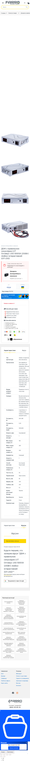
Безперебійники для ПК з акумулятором (8, 633)
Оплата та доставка (21, 676)
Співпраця (4, 678)
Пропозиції (10, 752)
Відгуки (24, 350)
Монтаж (18, 683)
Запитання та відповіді (22, 680)
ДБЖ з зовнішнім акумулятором (21, 633)
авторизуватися (8, 576)
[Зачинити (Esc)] (1, 755)
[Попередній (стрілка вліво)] (1, 756)
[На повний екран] (7, 755)
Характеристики (10, 350)
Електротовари (13, 13)
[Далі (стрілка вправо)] (4, 756)
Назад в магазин (13, 748)
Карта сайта (4, 683)
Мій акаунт (19, 673)
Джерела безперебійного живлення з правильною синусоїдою (8, 650)
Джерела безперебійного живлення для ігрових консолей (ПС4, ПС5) (21, 638)
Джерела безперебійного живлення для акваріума (8, 638)
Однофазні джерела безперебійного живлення (8, 644)
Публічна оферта (5, 680)
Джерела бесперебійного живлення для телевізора (21, 602)
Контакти (18, 685)
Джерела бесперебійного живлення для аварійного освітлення (8, 609)
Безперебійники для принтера (21, 617)
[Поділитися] (4, 755)
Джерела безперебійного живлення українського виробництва (21, 623)
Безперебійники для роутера (21, 629)
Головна (3, 13)
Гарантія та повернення (22, 678)
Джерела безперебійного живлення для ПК (21, 644)
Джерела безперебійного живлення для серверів (8, 656)
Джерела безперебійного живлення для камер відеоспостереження (8, 616)
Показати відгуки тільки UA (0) (12, 546)
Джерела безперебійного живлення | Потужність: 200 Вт (21, 650)
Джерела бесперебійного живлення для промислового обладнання (21, 609)
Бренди (3, 676)
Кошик (3, 752)
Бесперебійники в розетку (8, 602)
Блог (2, 673)
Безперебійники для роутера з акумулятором (8, 629)
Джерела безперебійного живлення (9, 245)
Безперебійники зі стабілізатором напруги (8, 623)
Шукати (26, 7)
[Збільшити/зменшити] (10, 755)
